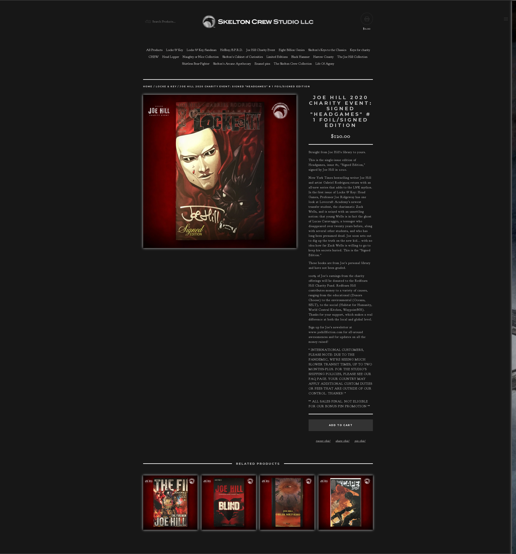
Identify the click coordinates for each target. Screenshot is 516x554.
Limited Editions (277, 57)
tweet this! (323, 441)
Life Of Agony (324, 64)
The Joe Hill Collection (352, 57)
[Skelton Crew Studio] (258, 21)
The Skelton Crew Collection (293, 64)
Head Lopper (170, 57)
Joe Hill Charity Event (260, 50)
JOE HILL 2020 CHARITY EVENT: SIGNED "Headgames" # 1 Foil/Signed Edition (245, 86)
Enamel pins (262, 64)
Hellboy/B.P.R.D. (231, 50)
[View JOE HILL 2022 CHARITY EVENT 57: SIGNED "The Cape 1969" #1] (345, 504)
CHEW (154, 57)
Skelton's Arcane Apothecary (232, 64)
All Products (154, 50)
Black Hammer (300, 57)
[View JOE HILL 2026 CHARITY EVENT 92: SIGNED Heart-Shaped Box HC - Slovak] (287, 504)
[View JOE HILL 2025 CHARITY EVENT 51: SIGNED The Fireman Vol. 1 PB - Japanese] (170, 504)
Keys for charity (360, 50)
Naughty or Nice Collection (201, 57)
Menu (506, 19)
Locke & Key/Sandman (201, 50)
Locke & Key (174, 50)
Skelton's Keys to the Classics (327, 50)
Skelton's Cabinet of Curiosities (242, 57)
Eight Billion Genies (292, 50)
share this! (343, 441)
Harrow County (323, 57)
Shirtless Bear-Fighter (195, 64)
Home (148, 86)
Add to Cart (341, 425)
